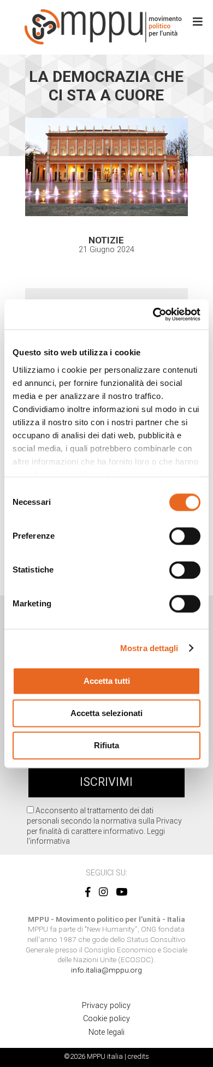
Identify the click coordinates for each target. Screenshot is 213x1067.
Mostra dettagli (149, 648)
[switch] (184, 536)
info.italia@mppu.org (106, 969)
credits (138, 1056)
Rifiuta (106, 745)
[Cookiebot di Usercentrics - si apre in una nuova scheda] (153, 314)
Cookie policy (106, 1018)
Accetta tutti (107, 680)
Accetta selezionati (106, 713)
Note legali (106, 1032)
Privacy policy (106, 1005)
